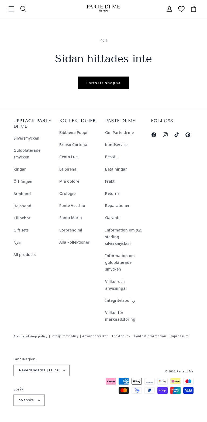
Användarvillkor (95, 336)
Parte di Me (185, 371)
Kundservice (116, 144)
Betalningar (116, 169)
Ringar (19, 169)
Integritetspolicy (120, 300)
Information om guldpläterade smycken (120, 262)
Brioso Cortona (73, 144)
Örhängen (22, 181)
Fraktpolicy (121, 336)
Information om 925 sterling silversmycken (123, 236)
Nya (17, 242)
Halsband (22, 205)
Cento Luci (68, 156)
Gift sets (21, 230)
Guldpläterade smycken (26, 154)
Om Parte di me (119, 132)
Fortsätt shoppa (103, 82)
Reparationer (117, 205)
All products (24, 254)
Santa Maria (70, 217)
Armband (22, 193)
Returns (112, 193)
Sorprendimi (70, 230)
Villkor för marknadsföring (120, 316)
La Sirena (68, 169)
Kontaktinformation (150, 336)
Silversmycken (26, 138)
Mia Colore (69, 181)
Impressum (179, 336)
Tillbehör (21, 217)
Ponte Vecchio (72, 205)
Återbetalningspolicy (30, 336)
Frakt (110, 181)
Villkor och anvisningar (116, 285)
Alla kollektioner (74, 242)
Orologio (67, 193)
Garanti (112, 217)
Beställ (111, 156)
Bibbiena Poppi (73, 132)
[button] (11, 9)
